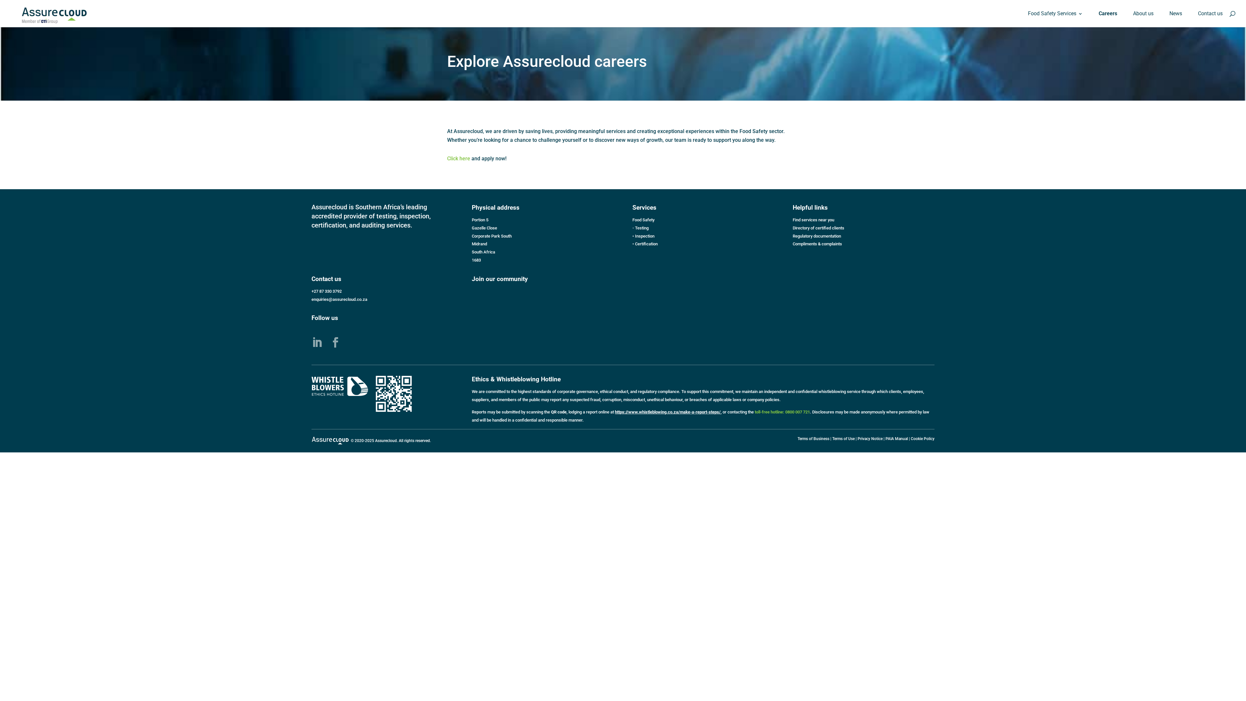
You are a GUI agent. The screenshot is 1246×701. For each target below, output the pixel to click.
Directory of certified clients (818, 228)
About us (1143, 14)
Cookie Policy (922, 439)
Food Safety (643, 219)
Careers (1108, 14)
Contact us (1210, 14)
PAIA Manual (897, 439)
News (1175, 14)
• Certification (645, 243)
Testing (642, 228)
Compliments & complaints (817, 243)
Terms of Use (843, 439)
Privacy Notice (870, 439)
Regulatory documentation (817, 236)
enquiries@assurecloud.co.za (339, 299)
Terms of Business (813, 439)
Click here (458, 158)
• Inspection (643, 236)
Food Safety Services (1052, 14)
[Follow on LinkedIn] (317, 342)
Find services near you (813, 219)
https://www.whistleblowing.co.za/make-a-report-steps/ (668, 412)
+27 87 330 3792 (327, 291)
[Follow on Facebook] (335, 342)
